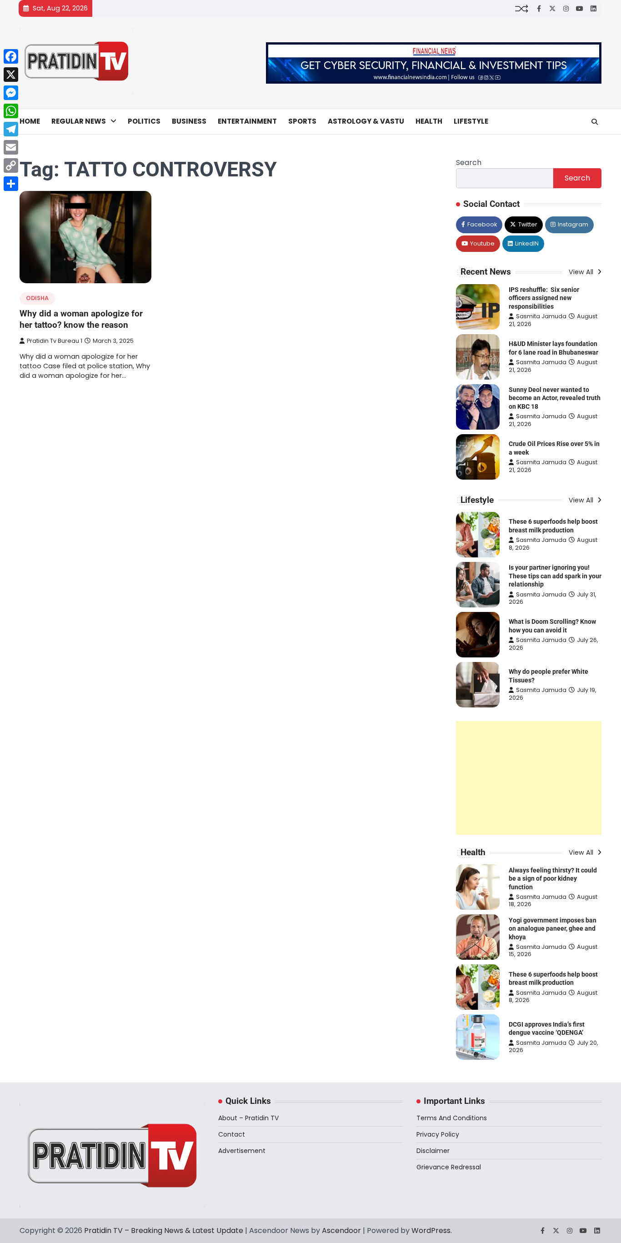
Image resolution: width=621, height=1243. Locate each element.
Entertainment (247, 121)
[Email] (11, 147)
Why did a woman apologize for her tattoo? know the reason (81, 319)
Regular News (78, 121)
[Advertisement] (528, 778)
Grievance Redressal (448, 1167)
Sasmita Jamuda (541, 316)
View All (582, 271)
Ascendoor (341, 1230)
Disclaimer (433, 1150)
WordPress (431, 1230)
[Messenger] (11, 93)
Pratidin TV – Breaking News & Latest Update (163, 1230)
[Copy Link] (11, 165)
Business (189, 121)
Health (429, 121)
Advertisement (241, 1150)
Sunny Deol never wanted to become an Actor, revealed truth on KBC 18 (555, 398)
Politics (144, 121)
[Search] (594, 122)
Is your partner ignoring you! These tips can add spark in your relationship (555, 576)
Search (468, 162)
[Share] (11, 184)
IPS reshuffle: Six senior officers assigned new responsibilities (544, 298)
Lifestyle (471, 121)
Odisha (37, 298)
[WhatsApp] (11, 111)
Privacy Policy (437, 1134)
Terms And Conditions (451, 1118)
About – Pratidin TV (248, 1118)
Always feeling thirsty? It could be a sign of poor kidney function (553, 879)
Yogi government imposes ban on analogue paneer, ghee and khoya (552, 929)
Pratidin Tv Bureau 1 (54, 341)
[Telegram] (11, 129)
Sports (302, 121)
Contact (231, 1134)
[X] (11, 74)
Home (30, 121)
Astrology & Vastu (366, 121)
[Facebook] (11, 56)
